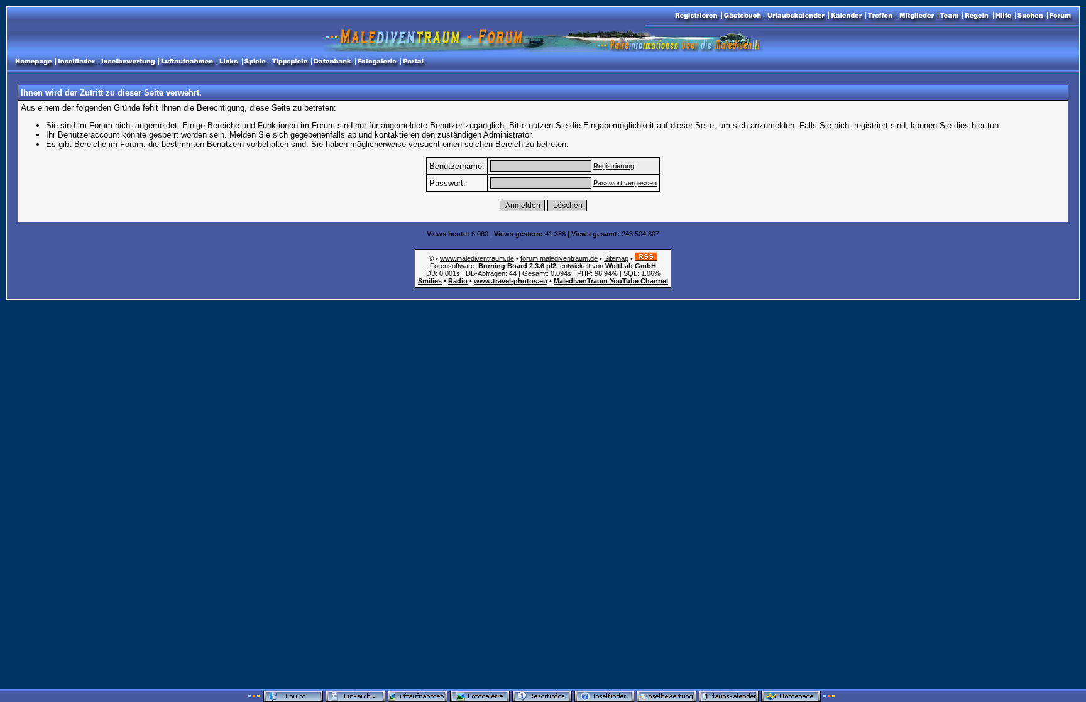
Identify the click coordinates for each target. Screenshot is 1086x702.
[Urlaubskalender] (795, 16)
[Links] (228, 61)
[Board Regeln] (977, 16)
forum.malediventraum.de (559, 258)
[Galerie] (377, 61)
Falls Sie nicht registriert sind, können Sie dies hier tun (899, 125)
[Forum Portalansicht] (413, 61)
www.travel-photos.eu (510, 281)
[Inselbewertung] (127, 61)
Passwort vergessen (625, 183)
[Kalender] (846, 16)
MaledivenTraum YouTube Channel (611, 281)
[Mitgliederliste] (916, 16)
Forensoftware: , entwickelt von (543, 266)
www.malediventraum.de (477, 258)
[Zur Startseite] (1060, 16)
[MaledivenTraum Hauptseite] (33, 61)
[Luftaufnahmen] (187, 61)
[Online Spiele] (255, 61)
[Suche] (1030, 16)
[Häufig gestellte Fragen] (1003, 16)
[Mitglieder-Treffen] (880, 16)
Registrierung (613, 166)
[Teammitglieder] (949, 16)
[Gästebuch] (742, 16)
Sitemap (616, 258)
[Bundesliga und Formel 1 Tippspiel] (289, 61)
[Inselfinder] (76, 61)
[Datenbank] (332, 61)
